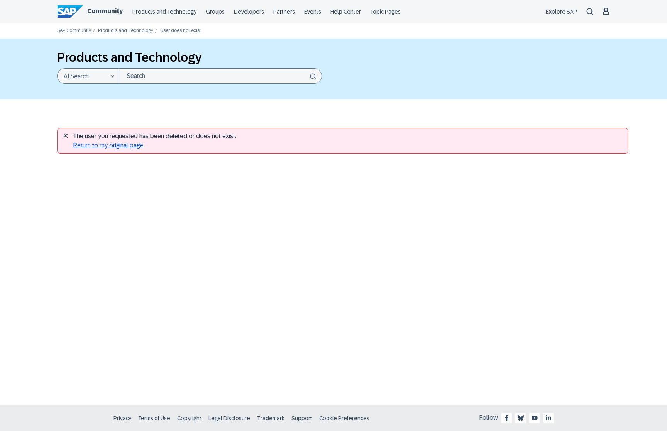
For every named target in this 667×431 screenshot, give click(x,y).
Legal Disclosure (229, 418)
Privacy (122, 418)
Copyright (189, 418)
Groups (215, 11)
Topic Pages (385, 11)
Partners (284, 11)
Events (312, 11)
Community (105, 11)
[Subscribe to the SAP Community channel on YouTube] (535, 418)
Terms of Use (154, 418)
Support (301, 418)
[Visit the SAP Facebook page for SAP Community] (507, 418)
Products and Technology (164, 11)
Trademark (270, 418)
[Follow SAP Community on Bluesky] (521, 418)
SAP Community (74, 30)
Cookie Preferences (344, 418)
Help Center (345, 11)
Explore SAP (561, 11)
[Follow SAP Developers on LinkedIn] (548, 418)
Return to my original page (108, 145)
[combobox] (220, 76)
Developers (249, 11)
